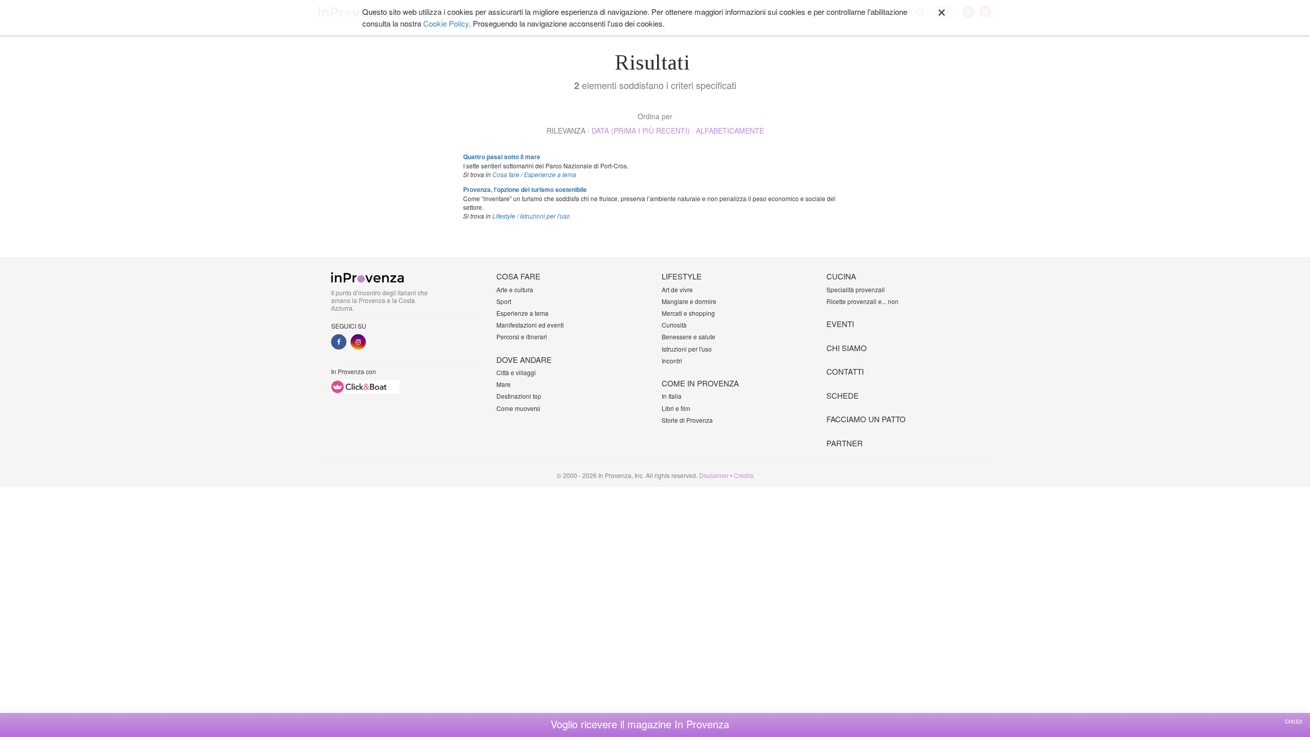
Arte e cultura (514, 289)
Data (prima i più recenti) (641, 130)
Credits (744, 475)
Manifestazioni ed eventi (530, 324)
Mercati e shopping (688, 313)
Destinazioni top (518, 396)
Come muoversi (518, 408)
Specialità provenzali (855, 289)
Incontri (672, 360)
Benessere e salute (688, 336)
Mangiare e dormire (689, 301)
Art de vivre (677, 289)
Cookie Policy (446, 23)
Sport (503, 301)
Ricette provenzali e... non (862, 301)
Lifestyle (503, 215)
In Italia (672, 396)
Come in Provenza (700, 383)
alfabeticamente (730, 130)
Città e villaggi (516, 372)
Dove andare (524, 359)
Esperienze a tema (550, 174)
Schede (842, 395)
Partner (844, 443)
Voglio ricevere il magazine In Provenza (640, 724)
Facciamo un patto (866, 419)
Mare (503, 384)
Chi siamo (846, 347)
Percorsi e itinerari (521, 336)
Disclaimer (714, 475)
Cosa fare (505, 174)
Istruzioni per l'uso (545, 215)
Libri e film (676, 408)
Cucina (841, 276)
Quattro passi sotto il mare (501, 156)
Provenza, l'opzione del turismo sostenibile (525, 189)
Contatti (845, 371)
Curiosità (674, 324)
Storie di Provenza (687, 420)
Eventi (840, 323)
